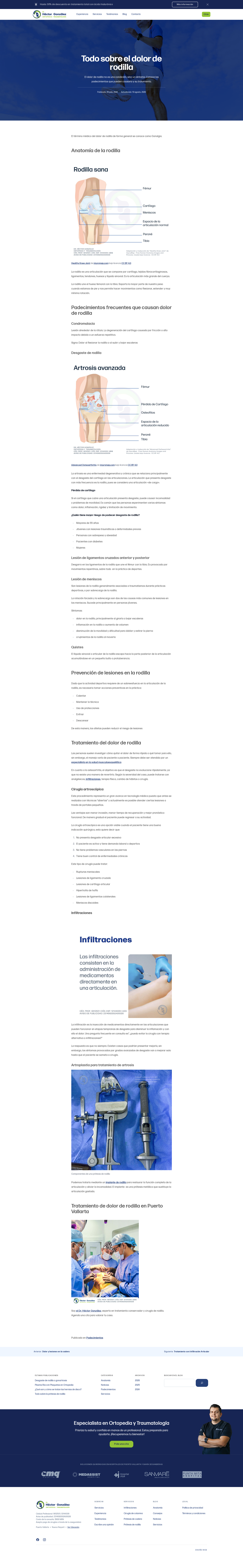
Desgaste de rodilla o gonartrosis (51, 1380)
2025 (137, 1385)
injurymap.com (101, 263)
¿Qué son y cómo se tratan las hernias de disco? (58, 1389)
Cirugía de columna (133, 1513)
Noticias (105, 1385)
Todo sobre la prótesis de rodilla (50, 1394)
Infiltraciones (130, 1508)
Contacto (136, 14)
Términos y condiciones (193, 1513)
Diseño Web (201, 1550)
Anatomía (105, 1380)
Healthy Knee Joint (80, 263)
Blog (124, 14)
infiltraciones (93, 779)
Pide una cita (121, 1444)
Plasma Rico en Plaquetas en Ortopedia (54, 1385)
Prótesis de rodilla (132, 1524)
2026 (137, 1380)
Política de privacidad (192, 1508)
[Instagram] (44, 1539)
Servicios (97, 14)
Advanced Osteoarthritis (84, 465)
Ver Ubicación (73, 1527)
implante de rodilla (116, 1182)
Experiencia (82, 14)
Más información (185, 4)
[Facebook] (37, 1539)
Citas (206, 14)
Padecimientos (94, 1337)
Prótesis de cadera (133, 1519)
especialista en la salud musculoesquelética (96, 762)
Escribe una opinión (104, 1524)
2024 (137, 1389)
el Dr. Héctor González (88, 1310)
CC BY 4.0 (126, 263)
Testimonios (112, 14)
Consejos (157, 1513)
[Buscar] (202, 1383)
